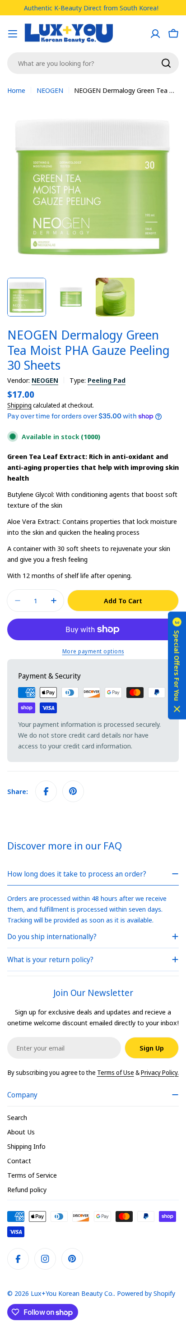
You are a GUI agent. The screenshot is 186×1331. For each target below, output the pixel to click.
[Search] (166, 63)
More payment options (93, 651)
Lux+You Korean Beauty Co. (72, 1293)
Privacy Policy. (160, 1072)
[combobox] (93, 63)
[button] (177, 666)
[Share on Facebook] (46, 791)
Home (16, 90)
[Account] (155, 33)
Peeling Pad (107, 380)
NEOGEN (50, 90)
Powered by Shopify (146, 1293)
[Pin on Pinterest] (73, 791)
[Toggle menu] (12, 33)
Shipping (19, 405)
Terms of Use (115, 1072)
